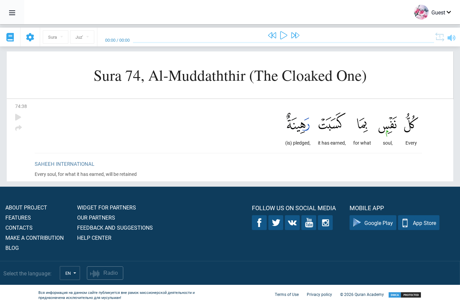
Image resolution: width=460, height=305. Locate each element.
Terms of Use (287, 294)
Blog (12, 247)
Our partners (96, 217)
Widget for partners (106, 207)
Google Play (378, 222)
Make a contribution (34, 237)
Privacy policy (319, 294)
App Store (424, 222)
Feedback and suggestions (115, 227)
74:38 (21, 106)
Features (18, 217)
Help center (94, 237)
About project (26, 207)
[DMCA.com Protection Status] (405, 295)
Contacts (19, 227)
